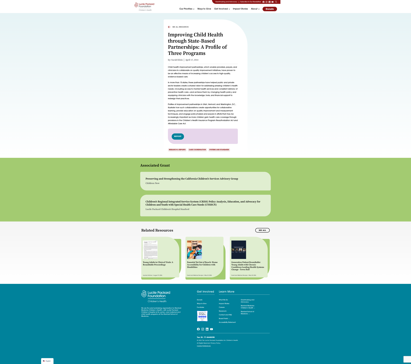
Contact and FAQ (225, 315)
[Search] (276, 2)
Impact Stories (240, 9)
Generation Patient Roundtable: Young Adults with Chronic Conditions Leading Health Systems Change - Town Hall (247, 266)
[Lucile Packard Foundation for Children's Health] (144, 6)
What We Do (223, 300)
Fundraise (200, 307)
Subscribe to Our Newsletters (250, 2)
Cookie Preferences (204, 346)
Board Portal (223, 318)
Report (178, 136)
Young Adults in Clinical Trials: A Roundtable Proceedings (158, 263)
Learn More (226, 292)
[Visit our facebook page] (263, 2)
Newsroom (223, 311)
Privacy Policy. (216, 343)
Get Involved (221, 9)
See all (262, 230)
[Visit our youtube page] (272, 2)
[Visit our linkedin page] (269, 2)
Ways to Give (204, 9)
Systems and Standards (219, 150)
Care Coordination (197, 150)
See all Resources (181, 27)
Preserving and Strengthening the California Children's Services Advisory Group (192, 178)
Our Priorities (185, 9)
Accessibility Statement (227, 322)
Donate (270, 9)
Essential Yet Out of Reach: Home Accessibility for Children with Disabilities (202, 264)
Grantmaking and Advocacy (226, 2)
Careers (222, 307)
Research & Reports (177, 150)
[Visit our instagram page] (266, 2)
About (254, 9)
